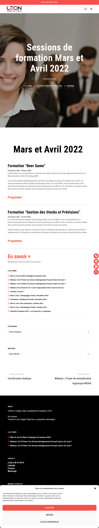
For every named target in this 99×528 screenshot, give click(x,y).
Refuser (49, 515)
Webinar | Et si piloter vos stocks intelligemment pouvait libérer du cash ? (38, 280)
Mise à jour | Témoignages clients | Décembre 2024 (29, 296)
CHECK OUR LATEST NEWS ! (49, 2)
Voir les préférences (49, 522)
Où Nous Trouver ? (17, 292)
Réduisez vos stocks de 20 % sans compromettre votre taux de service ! (37, 288)
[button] (95, 488)
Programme (15, 197)
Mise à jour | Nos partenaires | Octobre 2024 (26, 303)
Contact (11, 468)
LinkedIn (11, 465)
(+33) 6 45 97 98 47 (16, 462)
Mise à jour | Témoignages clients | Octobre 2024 (28, 307)
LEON (30, 86)
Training (70, 86)
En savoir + (19, 256)
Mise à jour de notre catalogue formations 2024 (28, 276)
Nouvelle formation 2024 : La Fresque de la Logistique (30, 311)
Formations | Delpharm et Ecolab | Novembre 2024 (28, 299)
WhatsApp (12, 471)
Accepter (49, 508)
